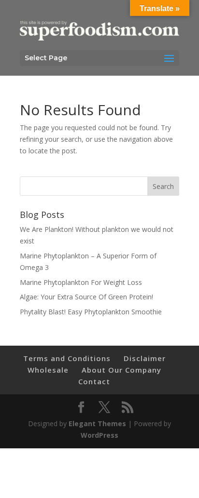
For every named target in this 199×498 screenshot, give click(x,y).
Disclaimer (145, 358)
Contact (94, 381)
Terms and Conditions (67, 358)
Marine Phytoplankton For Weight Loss (81, 282)
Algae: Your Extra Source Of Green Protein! (86, 296)
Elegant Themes (97, 423)
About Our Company (121, 370)
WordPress (99, 435)
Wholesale (48, 370)
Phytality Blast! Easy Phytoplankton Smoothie (91, 311)
